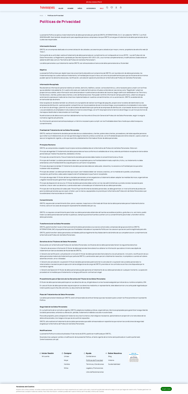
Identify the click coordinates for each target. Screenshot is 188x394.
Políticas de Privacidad (55, 15)
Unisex (66, 356)
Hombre (67, 364)
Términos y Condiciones (95, 364)
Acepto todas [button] (166, 389)
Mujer (66, 360)
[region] (94, 2)
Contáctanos (91, 356)
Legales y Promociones (94, 368)
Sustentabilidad (114, 364)
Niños (66, 368)
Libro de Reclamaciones (95, 372)
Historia (111, 360)
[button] (107, 7)
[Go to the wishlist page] (112, 7)
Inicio (41, 15)
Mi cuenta (45, 356)
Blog (110, 356)
